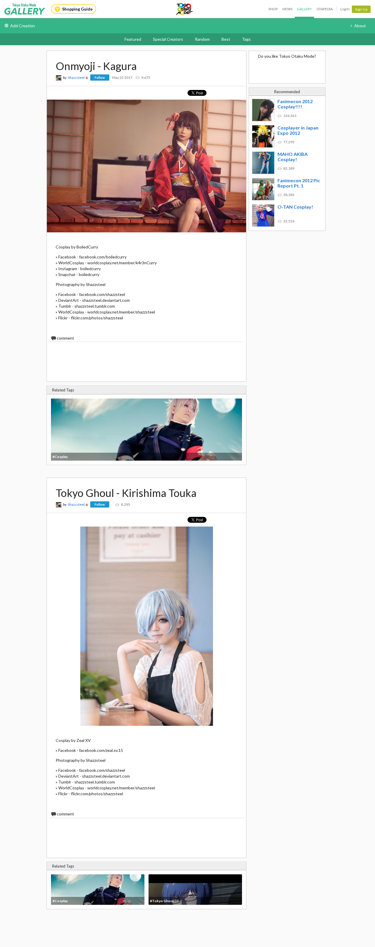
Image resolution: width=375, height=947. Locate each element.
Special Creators (168, 39)
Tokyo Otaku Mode (184, 9)
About (360, 25)
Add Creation (22, 25)
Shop (273, 9)
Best (225, 39)
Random (202, 39)
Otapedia (324, 9)
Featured (133, 39)
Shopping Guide (77, 8)
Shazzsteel (76, 77)
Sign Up (361, 9)
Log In (345, 9)
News (287, 9)
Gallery (304, 9)
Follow (100, 77)
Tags (246, 39)
